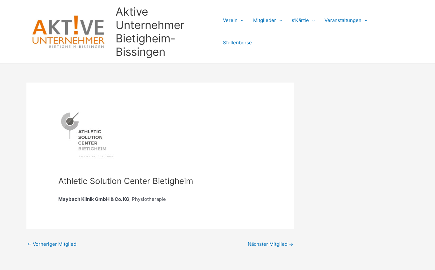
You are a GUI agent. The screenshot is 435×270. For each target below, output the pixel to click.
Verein (230, 20)
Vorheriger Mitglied (51, 244)
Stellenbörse (237, 43)
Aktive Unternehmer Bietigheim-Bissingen (150, 31)
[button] (241, 20)
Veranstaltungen (342, 20)
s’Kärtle (300, 20)
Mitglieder (264, 20)
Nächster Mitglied (270, 244)
